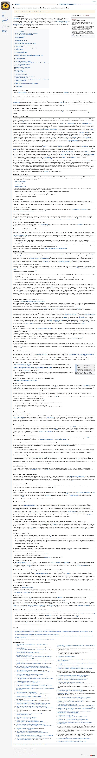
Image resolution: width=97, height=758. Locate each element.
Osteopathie (47, 157)
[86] (64, 600)
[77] (20, 529)
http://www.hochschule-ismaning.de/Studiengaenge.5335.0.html (29, 731)
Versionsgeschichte (71, 4)
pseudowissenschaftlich (82, 565)
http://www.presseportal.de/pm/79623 (24, 729)
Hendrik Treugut (29, 323)
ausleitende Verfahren (71, 219)
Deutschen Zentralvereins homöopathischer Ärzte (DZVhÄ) (37, 457)
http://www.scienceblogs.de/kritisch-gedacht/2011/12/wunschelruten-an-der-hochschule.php (75, 707)
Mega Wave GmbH (59, 320)
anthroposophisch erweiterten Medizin (23, 592)
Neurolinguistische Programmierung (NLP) (43, 158)
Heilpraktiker (89, 112)
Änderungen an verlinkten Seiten (5, 29)
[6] (31, 22)
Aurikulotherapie (82, 148)
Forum (3, 15)
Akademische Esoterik (42, 744)
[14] (73, 149)
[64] (67, 493)
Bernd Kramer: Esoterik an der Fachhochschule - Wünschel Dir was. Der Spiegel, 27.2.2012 (34, 639)
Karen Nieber (46, 426)
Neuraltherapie (18, 184)
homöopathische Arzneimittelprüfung (63, 460)
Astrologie (60, 146)
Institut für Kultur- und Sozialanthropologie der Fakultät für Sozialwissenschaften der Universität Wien (36, 572)
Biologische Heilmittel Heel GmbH (20, 235)
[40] (21, 347)
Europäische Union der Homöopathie (49, 129)
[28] (39, 264)
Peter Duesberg (86, 492)
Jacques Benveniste (72, 511)
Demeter (20, 408)
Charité (22, 99)
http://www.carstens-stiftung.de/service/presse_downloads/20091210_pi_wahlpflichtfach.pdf (34, 656)
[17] (72, 163)
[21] (26, 217)
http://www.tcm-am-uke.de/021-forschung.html (25, 718)
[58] (78, 459)
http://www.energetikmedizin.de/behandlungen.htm (26, 677)
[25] (21, 242)
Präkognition (20, 255)
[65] (23, 496)
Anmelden (94, 1)
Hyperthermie (67, 261)
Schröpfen (51, 202)
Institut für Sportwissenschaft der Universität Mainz (26, 380)
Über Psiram (20, 755)
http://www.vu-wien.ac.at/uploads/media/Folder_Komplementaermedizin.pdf (72, 719)
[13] (70, 135)
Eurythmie (66, 92)
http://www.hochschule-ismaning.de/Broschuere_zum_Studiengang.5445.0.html (32, 732)
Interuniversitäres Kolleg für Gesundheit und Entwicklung (33, 301)
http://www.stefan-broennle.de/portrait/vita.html (67, 704)
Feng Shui (44, 146)
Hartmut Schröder (64, 154)
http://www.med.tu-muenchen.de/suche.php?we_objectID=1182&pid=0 (71, 676)
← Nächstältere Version (25, 11)
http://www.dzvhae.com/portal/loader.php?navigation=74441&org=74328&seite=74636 (74, 668)
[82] (62, 556)
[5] (21, 22)
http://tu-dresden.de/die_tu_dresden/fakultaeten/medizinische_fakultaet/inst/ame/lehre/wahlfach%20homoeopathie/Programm (35, 688)
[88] (94, 613)
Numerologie (85, 146)
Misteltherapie (16, 262)
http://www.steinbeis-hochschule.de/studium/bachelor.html (28, 666)
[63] (65, 493)
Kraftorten (55, 524)
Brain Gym (71, 151)
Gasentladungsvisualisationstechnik (22, 606)
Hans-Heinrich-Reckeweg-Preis (45, 431)
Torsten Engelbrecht (74, 495)
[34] (20, 291)
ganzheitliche (55, 396)
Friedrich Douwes (55, 138)
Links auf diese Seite (5, 26)
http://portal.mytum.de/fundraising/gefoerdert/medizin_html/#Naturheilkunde (72, 678)
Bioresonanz (82, 317)
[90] (26, 622)
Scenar (14, 149)
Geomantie (41, 522)
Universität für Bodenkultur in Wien (23, 562)
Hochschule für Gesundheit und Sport (23, 364)
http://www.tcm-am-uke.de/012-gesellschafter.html (26, 717)
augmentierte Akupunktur (34, 258)
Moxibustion (57, 202)
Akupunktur (73, 157)
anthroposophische (22, 92)
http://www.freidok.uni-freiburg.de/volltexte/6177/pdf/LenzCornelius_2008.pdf (31, 704)
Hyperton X (86, 151)
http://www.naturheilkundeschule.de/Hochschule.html (27, 670)
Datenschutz (15, 755)
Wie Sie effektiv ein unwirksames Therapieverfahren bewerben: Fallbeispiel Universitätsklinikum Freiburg (36, 634)
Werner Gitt (48, 615)
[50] (45, 399)
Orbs (68, 573)
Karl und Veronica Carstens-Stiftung (24, 103)
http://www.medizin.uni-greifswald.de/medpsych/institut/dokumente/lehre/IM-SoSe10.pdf (33, 658)
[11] (47, 127)
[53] (55, 429)
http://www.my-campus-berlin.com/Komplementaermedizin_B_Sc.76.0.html (31, 663)
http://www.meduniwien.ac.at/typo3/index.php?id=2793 (68, 713)
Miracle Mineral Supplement (73, 140)
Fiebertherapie (61, 261)
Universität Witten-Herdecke (27, 587)
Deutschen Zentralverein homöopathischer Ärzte (23, 211)
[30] (36, 270)
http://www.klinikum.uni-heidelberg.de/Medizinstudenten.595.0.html (29, 721)
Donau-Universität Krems (26, 413)
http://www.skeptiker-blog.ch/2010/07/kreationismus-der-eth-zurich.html (71, 741)
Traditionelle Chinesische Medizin (66, 262)
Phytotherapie (16, 219)
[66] (18, 509)
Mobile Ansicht (34, 755)
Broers (50, 320)
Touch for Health (65, 151)
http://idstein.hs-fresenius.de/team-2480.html (25, 728)
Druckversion (4, 31)
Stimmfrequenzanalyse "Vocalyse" (46, 318)
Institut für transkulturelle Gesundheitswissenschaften (53, 230)
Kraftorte (52, 562)
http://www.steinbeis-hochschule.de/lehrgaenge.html (41, 667)
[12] (28, 129)
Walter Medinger (34, 469)
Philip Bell (46, 617)
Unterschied (18, 11)
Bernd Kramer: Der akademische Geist (24, 739)
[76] (19, 529)
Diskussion (36, 10)
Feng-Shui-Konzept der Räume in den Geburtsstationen (27, 720)
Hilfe (2, 21)
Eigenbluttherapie (45, 258)
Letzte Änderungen (5, 19)
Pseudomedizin (16, 102)
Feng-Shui (74, 338)
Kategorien (16, 744)
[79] (69, 549)
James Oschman (77, 321)
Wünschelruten (16, 138)
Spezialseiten (4, 30)
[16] (88, 160)
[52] (75, 426)
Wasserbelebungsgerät (18, 566)
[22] (77, 218)
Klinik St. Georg (66, 138)
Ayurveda (77, 354)
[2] (58, 19)
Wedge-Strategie (35, 624)
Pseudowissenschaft (32, 744)
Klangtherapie (52, 155)
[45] (29, 365)
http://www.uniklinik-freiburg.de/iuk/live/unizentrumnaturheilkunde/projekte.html (31, 706)
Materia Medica (81, 506)
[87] (67, 603)
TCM (62, 123)
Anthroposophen (45, 387)
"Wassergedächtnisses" (21, 512)
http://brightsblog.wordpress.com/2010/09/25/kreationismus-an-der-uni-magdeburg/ (74, 738)
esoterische (45, 308)
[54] (56, 429)
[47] (55, 386)
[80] (46, 553)
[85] (30, 598)
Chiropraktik (59, 597)
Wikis (3, 16)
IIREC (47, 469)
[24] (49, 225)
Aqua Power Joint (26, 566)
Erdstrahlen (28, 565)
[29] (77, 267)
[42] (85, 355)
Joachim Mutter (70, 321)
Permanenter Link (5, 32)
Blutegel (60, 219)
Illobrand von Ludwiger (62, 321)
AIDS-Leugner (80, 492)
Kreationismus (48, 611)
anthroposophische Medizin (61, 439)
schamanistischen (44, 573)
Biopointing (46, 171)
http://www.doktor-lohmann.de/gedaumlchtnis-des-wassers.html (70, 690)
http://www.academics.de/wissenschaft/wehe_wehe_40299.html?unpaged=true (32, 644)
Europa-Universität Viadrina (22, 230)
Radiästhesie (57, 562)
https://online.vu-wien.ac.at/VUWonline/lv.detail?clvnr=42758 (69, 718)
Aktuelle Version (33, 11)
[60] (72, 480)
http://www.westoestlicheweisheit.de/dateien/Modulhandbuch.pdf (29, 713)
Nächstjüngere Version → (45, 11)
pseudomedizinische (88, 138)
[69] (89, 514)
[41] (63, 355)
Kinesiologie (81, 132)
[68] (88, 514)
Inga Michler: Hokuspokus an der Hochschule (25, 700)
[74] (32, 528)
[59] (69, 467)
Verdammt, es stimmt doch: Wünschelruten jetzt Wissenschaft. (70, 701)
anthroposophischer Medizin (62, 21)
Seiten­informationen (5, 34)
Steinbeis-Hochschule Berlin (30, 505)
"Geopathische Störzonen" (33, 605)
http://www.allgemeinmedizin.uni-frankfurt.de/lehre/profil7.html (28, 696)
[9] (62, 111)
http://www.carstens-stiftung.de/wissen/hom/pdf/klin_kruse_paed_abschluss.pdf (73, 675)
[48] (56, 386)
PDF (65, 737)
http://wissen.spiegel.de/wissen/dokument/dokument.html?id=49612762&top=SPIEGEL (33, 738)
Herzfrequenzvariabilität (58, 148)
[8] (63, 105)
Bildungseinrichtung (23, 744)
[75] (17, 529)
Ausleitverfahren (38, 368)
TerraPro (88, 255)
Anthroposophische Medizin (20, 181)
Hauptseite (4, 12)
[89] (77, 616)
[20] (45, 210)
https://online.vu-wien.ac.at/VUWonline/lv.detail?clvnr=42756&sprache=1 (72, 716)
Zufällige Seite (4, 20)
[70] (90, 514)
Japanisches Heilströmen (79, 512)
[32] (29, 285)
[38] (82, 337)
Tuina (37, 202)
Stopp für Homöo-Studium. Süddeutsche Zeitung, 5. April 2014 (28, 681)
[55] (88, 437)
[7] (22, 23)
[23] (78, 218)
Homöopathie (16, 18)
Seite (13, 4)
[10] (23, 121)
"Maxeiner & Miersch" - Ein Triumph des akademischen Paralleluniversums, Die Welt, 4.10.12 (34, 629)
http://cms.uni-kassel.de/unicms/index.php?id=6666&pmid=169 (29, 736)
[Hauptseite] (6, 5)
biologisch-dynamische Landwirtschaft (21, 387)
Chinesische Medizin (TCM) (20, 186)
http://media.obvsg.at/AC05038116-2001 (66, 715)
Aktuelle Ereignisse (5, 17)
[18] (21, 169)
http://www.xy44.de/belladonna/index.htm (66, 656)
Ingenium (65, 317)
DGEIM (74, 137)
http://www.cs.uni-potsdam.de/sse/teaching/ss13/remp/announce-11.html (72, 679)
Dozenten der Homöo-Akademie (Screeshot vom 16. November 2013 (71, 689)
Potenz (73, 315)
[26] (56, 246)
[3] (26, 20)
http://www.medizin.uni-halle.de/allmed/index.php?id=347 (27, 652)
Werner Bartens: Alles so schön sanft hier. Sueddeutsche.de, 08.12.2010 (30, 693)
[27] (92, 254)
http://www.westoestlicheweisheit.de (23, 714)
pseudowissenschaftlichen (41, 14)
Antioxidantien (45, 261)
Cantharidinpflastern (28, 695)
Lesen (57, 4)
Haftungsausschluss (27, 755)
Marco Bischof (54, 321)
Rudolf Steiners (86, 385)
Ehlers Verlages (50, 417)
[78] (50, 536)
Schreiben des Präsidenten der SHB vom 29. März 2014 (27, 682)
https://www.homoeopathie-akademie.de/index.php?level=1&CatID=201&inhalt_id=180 (33, 671)
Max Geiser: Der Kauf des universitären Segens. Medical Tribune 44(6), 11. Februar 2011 (75, 733)
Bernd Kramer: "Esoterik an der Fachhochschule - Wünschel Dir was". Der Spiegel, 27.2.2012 (76, 705)
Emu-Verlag (48, 495)
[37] (32, 335)
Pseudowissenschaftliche (55, 308)
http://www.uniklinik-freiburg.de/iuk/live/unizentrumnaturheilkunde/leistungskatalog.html (33, 703)
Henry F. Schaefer (40, 620)
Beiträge (40, 10)
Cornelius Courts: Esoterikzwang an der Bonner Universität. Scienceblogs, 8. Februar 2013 (34, 685)
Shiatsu (87, 132)
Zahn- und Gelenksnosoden (70, 314)
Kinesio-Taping (90, 148)
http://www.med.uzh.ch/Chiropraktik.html (69, 725)
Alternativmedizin (44, 224)
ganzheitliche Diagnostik (42, 354)
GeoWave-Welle (26, 603)
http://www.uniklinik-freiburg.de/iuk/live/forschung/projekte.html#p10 (29, 702)
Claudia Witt (61, 102)
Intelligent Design (58, 617)
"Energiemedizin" (57, 135)
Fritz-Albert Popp (86, 321)
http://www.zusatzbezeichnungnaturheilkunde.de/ (26, 692)
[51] (73, 426)
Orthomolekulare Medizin (40, 367)
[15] (87, 160)
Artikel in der (74, 35)
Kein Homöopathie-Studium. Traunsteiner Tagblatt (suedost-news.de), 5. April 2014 (74, 697)
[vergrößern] (94, 35)
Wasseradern (42, 605)
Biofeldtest (86, 137)
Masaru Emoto (33, 512)
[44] (28, 365)
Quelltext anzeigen (63, 4)
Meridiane (51, 605)
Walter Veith (80, 613)
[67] (37, 512)
